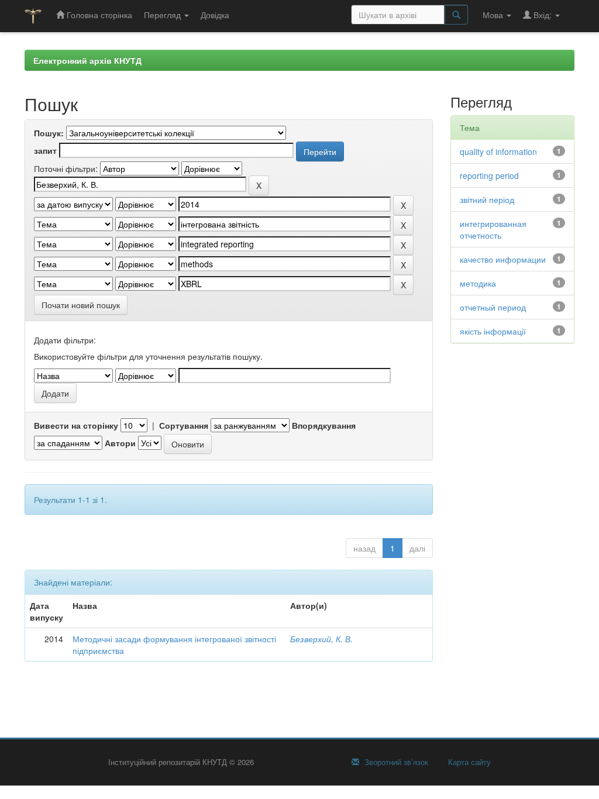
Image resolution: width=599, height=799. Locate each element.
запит (45, 150)
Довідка (215, 14)
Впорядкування (324, 425)
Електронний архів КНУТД (87, 60)
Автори (120, 443)
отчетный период (493, 307)
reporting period (489, 175)
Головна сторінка (98, 14)
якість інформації (493, 331)
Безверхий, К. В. (321, 639)
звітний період (487, 199)
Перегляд (163, 14)
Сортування (183, 425)
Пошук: (49, 133)
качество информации (503, 259)
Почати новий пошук (81, 305)
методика (478, 283)
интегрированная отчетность (493, 229)
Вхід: (542, 14)
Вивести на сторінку (76, 425)
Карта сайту (468, 762)
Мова (494, 14)
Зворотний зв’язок (395, 762)
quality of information (498, 151)
